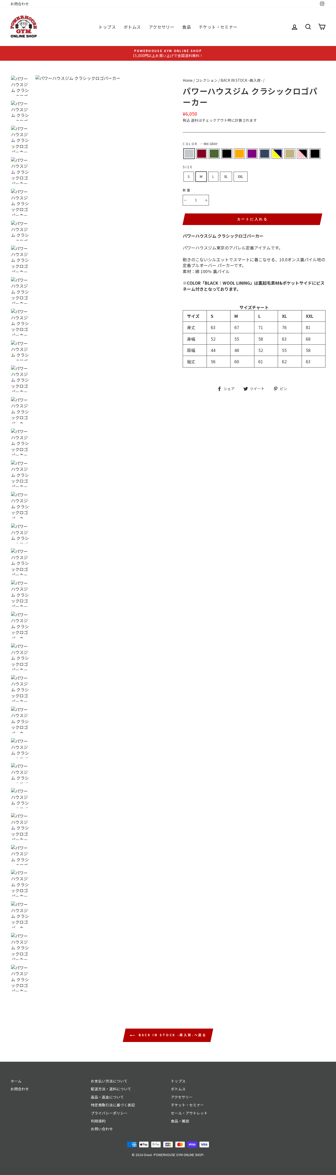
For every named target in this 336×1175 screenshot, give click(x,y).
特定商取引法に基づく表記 (113, 1104)
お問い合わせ (102, 1128)
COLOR (200, 144)
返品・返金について (107, 1097)
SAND (290, 153)
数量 (187, 190)
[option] (168, 53)
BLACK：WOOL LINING (315, 153)
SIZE (188, 167)
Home (188, 80)
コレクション (207, 80)
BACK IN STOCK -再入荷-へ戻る (172, 1035)
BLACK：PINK (302, 153)
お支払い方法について (109, 1081)
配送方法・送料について (111, 1088)
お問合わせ (19, 3)
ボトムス (132, 27)
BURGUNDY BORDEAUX (201, 153)
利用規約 (98, 1120)
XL (226, 176)
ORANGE (239, 153)
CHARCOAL (264, 153)
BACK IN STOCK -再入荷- (241, 80)
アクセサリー (161, 27)
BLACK (227, 153)
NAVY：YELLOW (277, 153)
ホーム (16, 1081)
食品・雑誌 (180, 1120)
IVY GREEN (214, 153)
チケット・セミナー (218, 27)
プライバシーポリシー (109, 1113)
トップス (107, 27)
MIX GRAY (189, 153)
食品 (186, 27)
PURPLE (252, 153)
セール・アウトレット (189, 1113)
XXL (240, 176)
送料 (194, 120)
